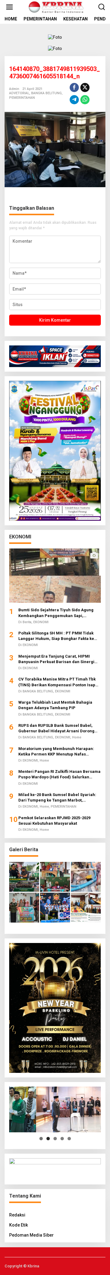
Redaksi (17, 1214)
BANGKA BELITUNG (46, 93)
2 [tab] (48, 1138)
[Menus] (9, 7)
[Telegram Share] (74, 99)
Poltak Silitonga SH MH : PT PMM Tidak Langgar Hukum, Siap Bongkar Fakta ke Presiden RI (56, 636)
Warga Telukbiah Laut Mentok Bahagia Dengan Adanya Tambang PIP (55, 705)
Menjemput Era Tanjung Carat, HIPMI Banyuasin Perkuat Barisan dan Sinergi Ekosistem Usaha (56, 659)
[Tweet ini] (85, 87)
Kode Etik (18, 1225)
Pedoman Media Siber (31, 1235)
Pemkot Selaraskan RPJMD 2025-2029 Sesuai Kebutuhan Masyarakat (54, 821)
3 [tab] (55, 1138)
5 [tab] (69, 1138)
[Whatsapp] (85, 99)
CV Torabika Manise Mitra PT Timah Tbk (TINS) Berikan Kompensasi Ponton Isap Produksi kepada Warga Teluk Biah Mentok (59, 682)
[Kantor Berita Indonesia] (56, 6)
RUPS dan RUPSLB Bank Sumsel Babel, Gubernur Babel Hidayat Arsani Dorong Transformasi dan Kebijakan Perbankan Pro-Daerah (57, 728)
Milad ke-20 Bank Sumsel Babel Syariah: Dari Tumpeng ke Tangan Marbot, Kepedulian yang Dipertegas (57, 797)
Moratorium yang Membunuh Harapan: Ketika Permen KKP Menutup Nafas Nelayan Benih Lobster (56, 751)
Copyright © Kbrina (22, 1266)
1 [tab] (41, 1138)
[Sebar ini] (74, 87)
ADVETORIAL (19, 93)
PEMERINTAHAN (22, 98)
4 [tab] (62, 1138)
